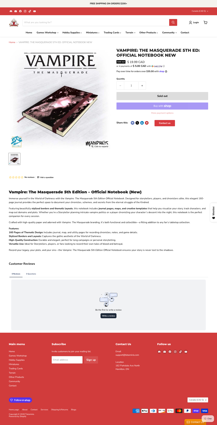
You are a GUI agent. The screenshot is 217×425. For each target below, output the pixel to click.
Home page (14, 409)
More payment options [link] (162, 113)
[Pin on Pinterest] (147, 123)
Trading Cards (112, 32)
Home (29, 32)
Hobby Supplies (71, 32)
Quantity (120, 79)
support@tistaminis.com (127, 354)
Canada (199, 11)
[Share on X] (137, 123)
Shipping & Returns (59, 409)
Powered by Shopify (17, 416)
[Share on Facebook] (132, 123)
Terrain (129, 32)
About (24, 409)
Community (168, 32)
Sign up (91, 360)
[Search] (173, 22)
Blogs (73, 409)
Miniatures (92, 32)
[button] (162, 66)
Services (44, 409)
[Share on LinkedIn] (142, 123)
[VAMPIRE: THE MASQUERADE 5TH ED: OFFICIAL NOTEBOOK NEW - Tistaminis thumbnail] (14, 159)
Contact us (164, 123)
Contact (185, 32)
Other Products (148, 32)
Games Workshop (47, 32)
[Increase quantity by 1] (142, 86)
